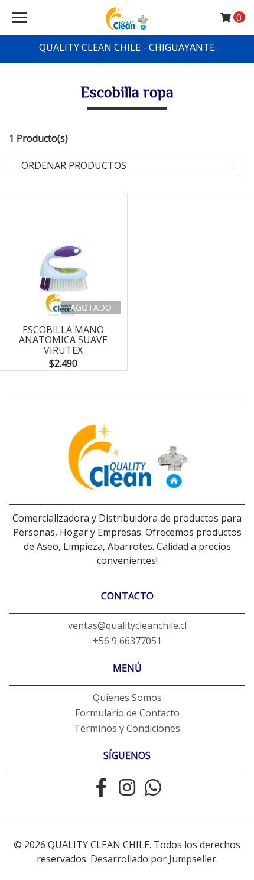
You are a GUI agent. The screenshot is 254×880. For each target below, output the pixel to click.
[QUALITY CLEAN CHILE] (127, 17)
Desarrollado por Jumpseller (153, 858)
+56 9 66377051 (127, 640)
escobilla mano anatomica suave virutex (63, 340)
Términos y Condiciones (127, 728)
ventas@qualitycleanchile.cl (127, 625)
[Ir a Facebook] (101, 788)
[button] (127, 165)
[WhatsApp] (153, 788)
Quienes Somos (127, 697)
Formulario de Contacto (127, 712)
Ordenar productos (73, 165)
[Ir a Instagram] (127, 788)
